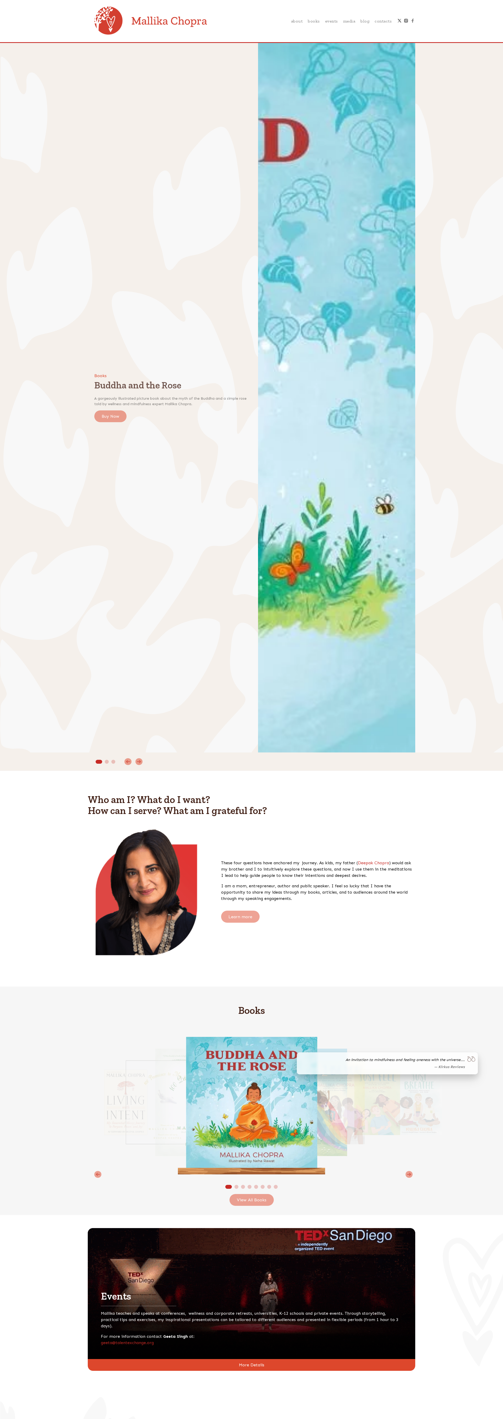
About (297, 21)
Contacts (383, 21)
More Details (251, 1364)
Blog (364, 21)
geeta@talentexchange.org (127, 1342)
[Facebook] (412, 21)
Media (349, 21)
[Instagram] (406, 21)
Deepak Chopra (373, 862)
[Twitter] (399, 21)
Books (314, 21)
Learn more (240, 916)
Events (331, 21)
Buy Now (110, 416)
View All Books (251, 1199)
